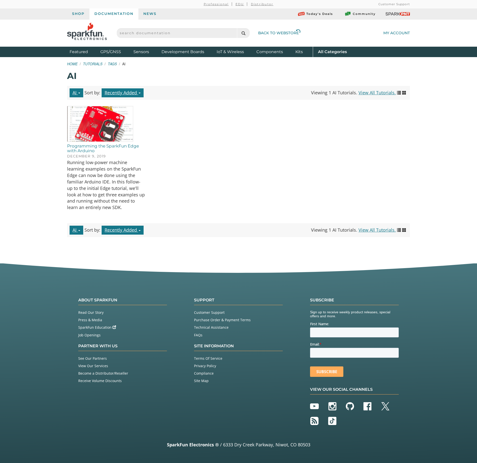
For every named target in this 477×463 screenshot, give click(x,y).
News (150, 13)
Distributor (262, 4)
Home (72, 63)
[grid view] (404, 93)
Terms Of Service (208, 358)
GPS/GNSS (110, 51)
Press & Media (90, 320)
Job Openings (89, 335)
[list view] (399, 93)
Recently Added (121, 93)
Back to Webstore (278, 33)
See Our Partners (92, 358)
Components (269, 51)
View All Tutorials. (377, 93)
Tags (112, 63)
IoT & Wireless (230, 51)
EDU (240, 4)
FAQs (198, 335)
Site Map (201, 380)
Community (364, 14)
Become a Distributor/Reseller (103, 373)
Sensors (141, 51)
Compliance (204, 373)
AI (75, 93)
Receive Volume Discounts (100, 380)
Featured (84, 51)
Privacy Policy (205, 365)
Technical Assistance (211, 327)
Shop (78, 13)
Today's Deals (319, 14)
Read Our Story (91, 312)
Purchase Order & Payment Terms (222, 320)
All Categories (332, 51)
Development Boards (182, 51)
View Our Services (93, 365)
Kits (299, 51)
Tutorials (92, 63)
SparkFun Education (95, 327)
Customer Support (394, 4)
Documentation (113, 13)
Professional (216, 4)
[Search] (243, 33)
